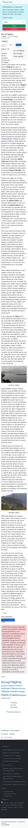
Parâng (21, 691)
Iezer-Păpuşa (12, 688)
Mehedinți (21, 688)
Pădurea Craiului (9, 691)
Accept (14, 26)
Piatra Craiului (10, 695)
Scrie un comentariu (8, 620)
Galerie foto (8, 796)
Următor (4, 613)
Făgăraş (4, 41)
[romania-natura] (14, 718)
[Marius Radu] (7, 2)
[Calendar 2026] (14, 806)
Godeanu (18, 686)
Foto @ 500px (9, 791)
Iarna (3, 688)
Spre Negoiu (17, 53)
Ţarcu (8, 698)
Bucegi (5, 682)
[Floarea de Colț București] (14, 705)
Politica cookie (7, 18)
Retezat (22, 695)
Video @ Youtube (10, 794)
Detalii (5, 22)
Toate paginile (18, 56)
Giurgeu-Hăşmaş (8, 686)
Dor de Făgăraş (18, 50)
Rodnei (3, 698)
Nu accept (14, 29)
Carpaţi (15, 36)
